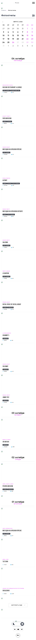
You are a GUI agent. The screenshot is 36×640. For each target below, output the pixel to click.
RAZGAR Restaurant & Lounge (12, 87)
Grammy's (6, 335)
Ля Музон (6, 442)
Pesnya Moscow (8, 486)
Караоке (10, 307)
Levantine (6, 273)
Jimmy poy (6, 397)
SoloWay (5, 366)
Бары (4, 121)
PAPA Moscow (7, 118)
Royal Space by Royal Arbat (12, 304)
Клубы (9, 121)
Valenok (5, 242)
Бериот (5, 180)
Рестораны (6, 90)
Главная (3, 10)
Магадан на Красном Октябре (13, 211)
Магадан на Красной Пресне (12, 149)
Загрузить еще (16, 605)
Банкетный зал (15, 90)
